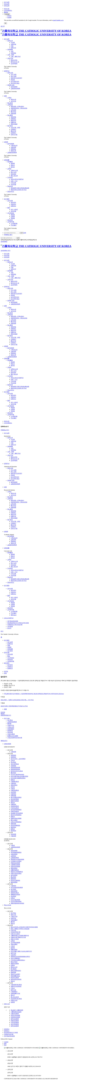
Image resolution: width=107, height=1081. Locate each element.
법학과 (13, 780)
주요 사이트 (7, 905)
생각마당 (10, 220)
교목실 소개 (14, 170)
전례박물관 (10, 729)
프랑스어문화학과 (16, 822)
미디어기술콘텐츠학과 (17, 774)
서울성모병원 (15, 1013)
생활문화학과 (15, 870)
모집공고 (13, 204)
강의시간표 (14, 134)
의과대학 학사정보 (16, 998)
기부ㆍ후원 (10, 54)
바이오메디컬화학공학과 (18, 778)
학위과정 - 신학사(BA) (17, 106)
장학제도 (13, 118)
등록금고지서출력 (12, 736)
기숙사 (13, 946)
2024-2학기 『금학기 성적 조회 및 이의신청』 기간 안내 (17, 700)
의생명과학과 (15, 806)
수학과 (13, 788)
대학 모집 (10, 72)
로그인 (9, 628)
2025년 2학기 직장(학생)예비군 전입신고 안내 (14, 706)
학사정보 (10, 125)
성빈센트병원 (15, 1024)
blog (5, 1045)
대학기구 (13, 47)
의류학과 (13, 804)
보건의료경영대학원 (17, 887)
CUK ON (13, 930)
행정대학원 (14, 882)
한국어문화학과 (15, 825)
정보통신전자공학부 (17, 813)
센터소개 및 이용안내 (17, 179)
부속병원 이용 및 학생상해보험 (20, 188)
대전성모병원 (15, 1026)
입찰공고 (13, 206)
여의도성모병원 (15, 1015)
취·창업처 (13, 969)
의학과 (13, 898)
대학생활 (6, 358)
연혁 (12, 46)
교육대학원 (14, 854)
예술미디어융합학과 (17, 871)
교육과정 (10, 104)
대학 (5, 306)
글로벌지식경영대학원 (17, 859)
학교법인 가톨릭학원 (17, 1010)
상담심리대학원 (15, 866)
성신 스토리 (14, 209)
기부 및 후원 (11, 734)
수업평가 (13, 129)
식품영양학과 (15, 790)
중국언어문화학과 (16, 815)
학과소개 (13, 99)
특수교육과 (14, 820)
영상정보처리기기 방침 (11, 1032)
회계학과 (13, 830)
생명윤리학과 (15, 892)
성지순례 (13, 211)
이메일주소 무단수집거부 (14, 624)
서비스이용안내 (8, 618)
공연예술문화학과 (16, 852)
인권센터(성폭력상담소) (18, 960)
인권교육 (13, 182)
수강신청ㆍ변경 (15, 127)
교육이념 (13, 44)
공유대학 (13, 113)
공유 (5, 673)
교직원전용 (10, 221)
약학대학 (13, 795)
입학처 (13, 965)
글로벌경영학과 (15, 769)
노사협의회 (14, 223)
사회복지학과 (15, 781)
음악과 (13, 802)
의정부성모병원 (15, 1017)
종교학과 (13, 877)
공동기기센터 (15, 939)
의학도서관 (14, 1000)
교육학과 (13, 856)
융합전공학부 (15, 801)
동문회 (13, 948)
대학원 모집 (10, 85)
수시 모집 (13, 74)
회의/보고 (13, 615)
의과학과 (13, 896)
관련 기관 (7, 1004)
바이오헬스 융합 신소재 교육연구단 (21, 951)
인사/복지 (13, 225)
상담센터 (13, 955)
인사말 (13, 42)
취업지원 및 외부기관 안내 (18, 189)
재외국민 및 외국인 (16, 78)
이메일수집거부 (8, 1034)
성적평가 (13, 132)
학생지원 (10, 186)
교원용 (13, 216)
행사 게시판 (14, 175)
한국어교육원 (15, 977)
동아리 (13, 167)
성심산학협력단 (15, 958)
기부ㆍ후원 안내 (15, 56)
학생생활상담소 (15, 976)
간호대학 (13, 836)
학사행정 (10, 115)
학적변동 (13, 117)
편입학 (13, 79)
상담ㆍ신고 (14, 181)
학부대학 (13, 823)
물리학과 (13, 773)
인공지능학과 (15, 808)
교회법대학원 (15, 857)
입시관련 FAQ (15, 81)
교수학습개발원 (15, 942)
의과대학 (13, 834)
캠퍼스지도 (14, 60)
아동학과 (13, 794)
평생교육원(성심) (16, 970)
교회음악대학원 (15, 88)
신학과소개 (14, 145)
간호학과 (13, 885)
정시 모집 (13, 76)
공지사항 (10, 200)
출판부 (9, 723)
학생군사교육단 (15, 974)
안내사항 (13, 184)
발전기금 (13, 914)
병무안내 (13, 120)
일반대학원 (14, 86)
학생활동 (10, 161)
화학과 (13, 829)
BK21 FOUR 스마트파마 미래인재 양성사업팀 (24, 927)
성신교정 (6, 260)
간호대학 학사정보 (16, 984)
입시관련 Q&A (15, 83)
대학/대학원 (7, 744)
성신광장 (6, 392)
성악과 (13, 787)
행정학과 (13, 827)
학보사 (13, 165)
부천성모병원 (15, 1019)
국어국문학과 (15, 764)
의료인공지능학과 (16, 873)
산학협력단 (14, 991)
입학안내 (6, 286)
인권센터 (10, 177)
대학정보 (13, 53)
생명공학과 (14, 785)
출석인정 (13, 131)
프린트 (6, 671)
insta (5, 1043)
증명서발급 (14, 124)
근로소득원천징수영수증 (14, 737)
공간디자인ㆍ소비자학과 (18, 758)
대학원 (6, 346)
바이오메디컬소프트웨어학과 (19, 776)
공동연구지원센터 (16, 986)
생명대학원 (14, 891)
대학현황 (10, 49)
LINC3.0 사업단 (15, 933)
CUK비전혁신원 (15, 932)
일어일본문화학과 (16, 809)
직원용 (13, 218)
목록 (5, 709)
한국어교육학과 (15, 880)
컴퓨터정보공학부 (16, 818)
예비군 (13, 995)
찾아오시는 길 (15, 61)
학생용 (13, 214)
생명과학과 (14, 868)
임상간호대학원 (15, 899)
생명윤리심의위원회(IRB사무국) (20, 956)
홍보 (8, 207)
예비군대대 (14, 962)
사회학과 (13, 783)
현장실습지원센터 (16, 979)
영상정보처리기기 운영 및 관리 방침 (18, 623)
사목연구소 (10, 725)
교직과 (13, 760)
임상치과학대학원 (16, 901)
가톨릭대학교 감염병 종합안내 (20, 935)
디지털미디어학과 (16, 861)
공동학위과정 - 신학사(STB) (19, 108)
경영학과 (13, 755)
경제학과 (13, 757)
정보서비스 (10, 191)
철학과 (13, 816)
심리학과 (13, 792)
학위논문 (13, 150)
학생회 (13, 163)
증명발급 (10, 730)
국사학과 (13, 762)
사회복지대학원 (15, 864)
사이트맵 (10, 626)
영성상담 (13, 174)
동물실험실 (14, 949)
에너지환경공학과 (16, 797)
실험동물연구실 (15, 993)
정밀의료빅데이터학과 (17, 903)
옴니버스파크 (15, 997)
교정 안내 (10, 58)
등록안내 (13, 122)
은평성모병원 (15, 1020)
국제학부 (13, 765)
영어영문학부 (15, 799)
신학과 (9, 97)
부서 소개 (13, 172)
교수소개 (13, 101)
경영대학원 (14, 850)
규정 (12, 51)
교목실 (9, 168)
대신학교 (10, 720)
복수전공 (13, 111)
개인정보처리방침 (12, 621)
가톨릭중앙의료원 (16, 1012)
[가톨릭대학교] (36, 246)
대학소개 (10, 40)
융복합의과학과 (15, 894)
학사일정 (10, 103)
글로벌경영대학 (15, 767)
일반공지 (13, 202)
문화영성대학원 (15, 863)
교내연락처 (14, 63)
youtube (6, 1042)
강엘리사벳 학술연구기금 (18, 937)
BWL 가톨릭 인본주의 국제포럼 (20, 928)
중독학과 (13, 878)
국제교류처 (14, 944)
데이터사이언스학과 (17, 771)
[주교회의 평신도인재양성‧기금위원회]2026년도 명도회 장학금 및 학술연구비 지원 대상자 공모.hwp (34, 693)
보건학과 (13, 889)
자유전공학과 (15, 811)
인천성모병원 (15, 1022)
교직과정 (13, 110)
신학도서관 (10, 727)
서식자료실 (10, 213)
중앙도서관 (14, 967)
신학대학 (13, 751)
